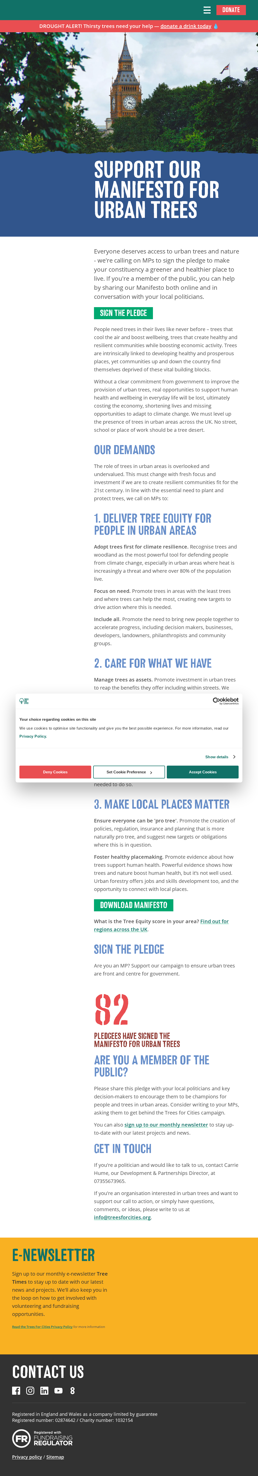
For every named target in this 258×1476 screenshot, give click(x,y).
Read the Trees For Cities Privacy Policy (42, 1326)
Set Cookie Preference (126, 772)
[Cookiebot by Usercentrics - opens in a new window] (217, 701)
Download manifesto (133, 905)
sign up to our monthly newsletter (166, 1124)
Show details (216, 757)
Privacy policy (27, 1457)
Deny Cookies (55, 772)
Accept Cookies (203, 772)
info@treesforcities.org (122, 1217)
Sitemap (55, 1457)
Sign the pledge (123, 313)
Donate (231, 10)
